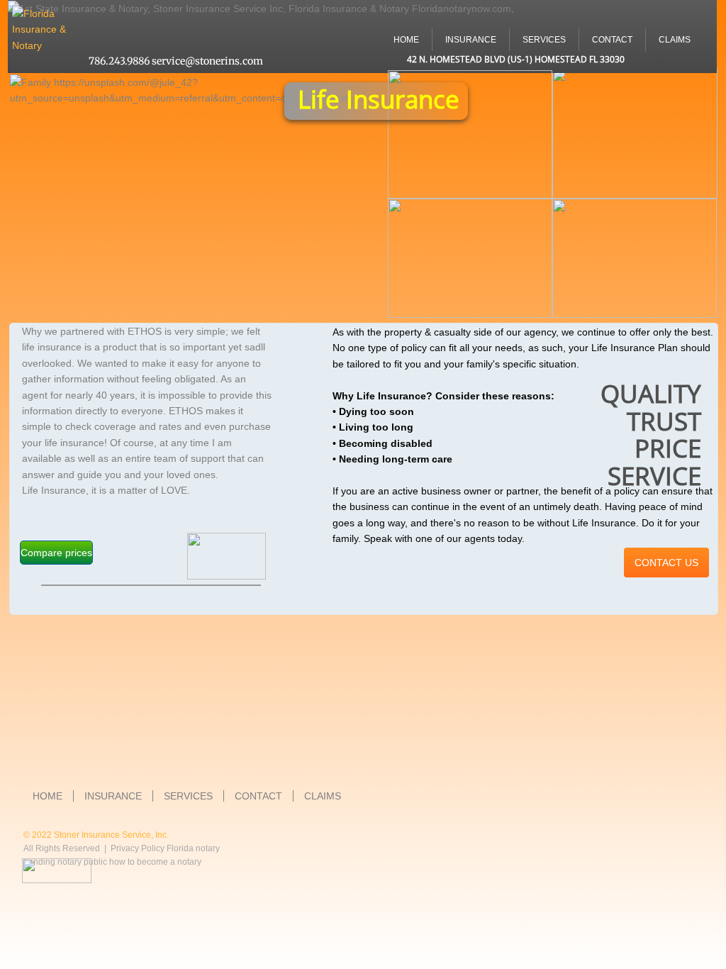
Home (406, 40)
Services (544, 40)
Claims (675, 40)
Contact (612, 40)
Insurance (470, 40)
